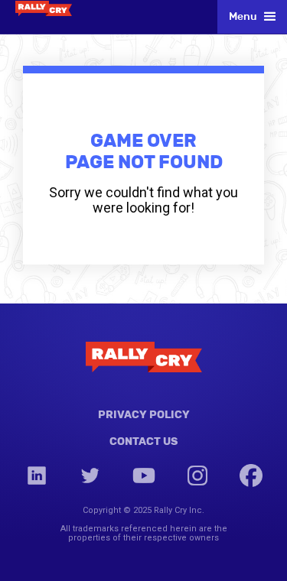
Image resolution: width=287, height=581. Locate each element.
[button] (252, 17)
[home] (43, 8)
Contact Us (143, 441)
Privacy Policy (144, 414)
